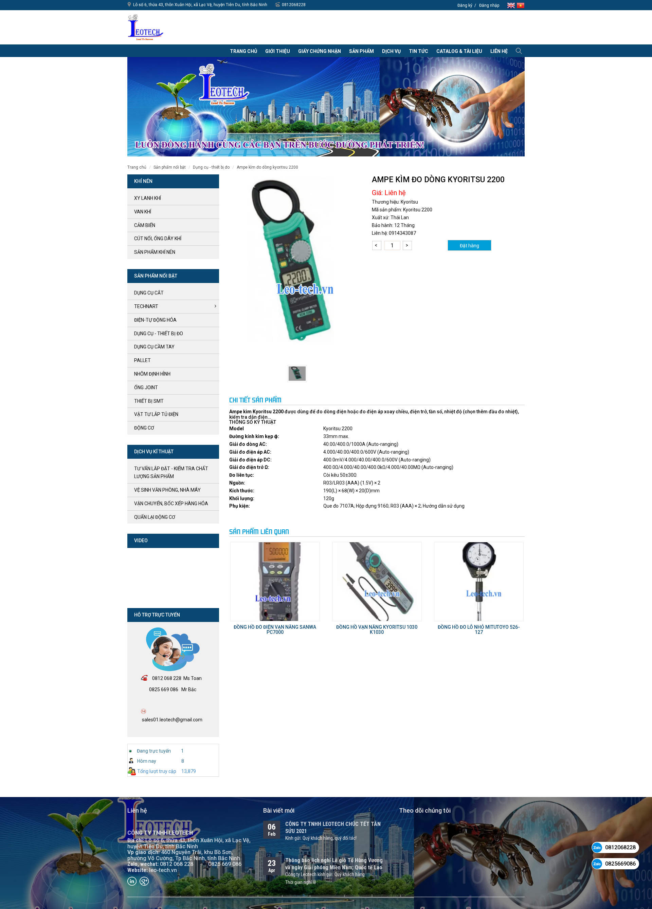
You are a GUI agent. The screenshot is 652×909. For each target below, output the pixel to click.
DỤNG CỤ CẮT (149, 293)
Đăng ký (464, 5)
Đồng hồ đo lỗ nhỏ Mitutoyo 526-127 (479, 629)
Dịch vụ (391, 51)
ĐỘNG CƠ (144, 428)
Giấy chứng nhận (319, 51)
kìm (247, 411)
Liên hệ (499, 51)
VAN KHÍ (142, 211)
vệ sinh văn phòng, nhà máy (167, 490)
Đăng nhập (489, 5)
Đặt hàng (469, 245)
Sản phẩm (361, 51)
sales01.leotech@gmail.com (172, 719)
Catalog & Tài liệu (459, 51)
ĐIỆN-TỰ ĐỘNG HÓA (155, 320)
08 (155, 678)
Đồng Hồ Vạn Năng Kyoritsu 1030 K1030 (376, 629)
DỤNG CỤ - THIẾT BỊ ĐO (211, 167)
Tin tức (418, 51)
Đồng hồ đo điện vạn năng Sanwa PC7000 (275, 629)
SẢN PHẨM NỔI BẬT (169, 167)
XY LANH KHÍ (147, 198)
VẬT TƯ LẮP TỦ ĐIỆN (156, 414)
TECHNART (146, 306)
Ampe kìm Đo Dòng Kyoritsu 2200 (267, 167)
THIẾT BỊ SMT (149, 401)
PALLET (142, 360)
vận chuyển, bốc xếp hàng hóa (171, 503)
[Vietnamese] (521, 4)
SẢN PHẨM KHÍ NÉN (154, 252)
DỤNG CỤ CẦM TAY (154, 346)
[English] (512, 4)
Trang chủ (243, 51)
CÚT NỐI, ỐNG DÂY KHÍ (157, 238)
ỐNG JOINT (146, 387)
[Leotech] (145, 27)
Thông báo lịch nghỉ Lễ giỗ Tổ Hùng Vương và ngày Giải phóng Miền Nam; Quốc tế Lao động (334, 867)
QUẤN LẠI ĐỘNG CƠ (154, 517)
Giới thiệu (277, 51)
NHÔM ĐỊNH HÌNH (152, 374)
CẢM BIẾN (144, 225)
